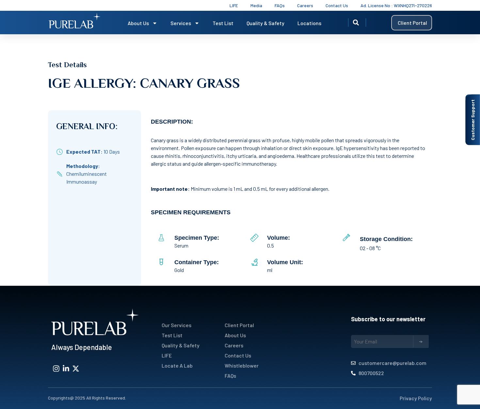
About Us (138, 23)
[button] (356, 22)
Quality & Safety (265, 23)
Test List (223, 23)
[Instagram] (56, 368)
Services (180, 23)
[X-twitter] (76, 368)
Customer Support (472, 119)
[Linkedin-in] (66, 368)
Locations (309, 23)
